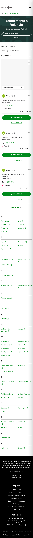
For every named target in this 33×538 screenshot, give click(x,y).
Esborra (16, 37)
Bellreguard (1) (23, 242)
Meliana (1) (21, 345)
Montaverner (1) (6, 352)
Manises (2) (5, 341)
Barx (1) (4, 242)
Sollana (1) (5, 411)
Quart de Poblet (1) (24, 382)
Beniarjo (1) (5, 245)
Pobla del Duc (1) (7, 371)
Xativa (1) (4, 448)
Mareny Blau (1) (23, 341)
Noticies (16, 504)
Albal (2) (20, 221)
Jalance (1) (5, 319)
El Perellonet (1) (6, 285)
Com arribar (17, 117)
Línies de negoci (16, 498)
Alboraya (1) (5, 224)
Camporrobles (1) (7, 259)
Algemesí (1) (22, 228)
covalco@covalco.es (16, 472)
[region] (16, 74)
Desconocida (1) (7, 275)
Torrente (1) (22, 422)
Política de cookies (24, 535)
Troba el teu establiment (11, 13)
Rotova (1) (21, 397)
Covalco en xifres (16, 492)
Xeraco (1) (21, 448)
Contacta (16, 509)
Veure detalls (16, 123)
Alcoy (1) (21, 224)
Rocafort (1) (5, 397)
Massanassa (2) (6, 345)
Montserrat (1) (6, 355)
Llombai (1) (21, 329)
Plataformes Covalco (16, 495)
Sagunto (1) (5, 408)
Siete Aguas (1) (23, 408)
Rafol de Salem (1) (7, 394)
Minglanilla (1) (6, 348)
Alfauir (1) (4, 228)
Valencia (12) (5, 438)
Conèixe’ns (16, 489)
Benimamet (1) (6, 249)
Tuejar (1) (4, 427)
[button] (16, 33)
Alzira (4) (4, 231)
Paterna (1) (21, 366)
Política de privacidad (10, 535)
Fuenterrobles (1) (7, 298)
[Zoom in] (29, 61)
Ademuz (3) (5, 221)
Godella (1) (5, 308)
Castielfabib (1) (6, 265)
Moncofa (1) (22, 348)
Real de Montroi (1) (24, 394)
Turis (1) (20, 427)
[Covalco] (7, 7)
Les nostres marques (16, 501)
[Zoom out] (29, 63)
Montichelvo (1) (23, 352)
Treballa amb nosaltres (16, 507)
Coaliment (10, 96)
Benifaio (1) (22, 245)
